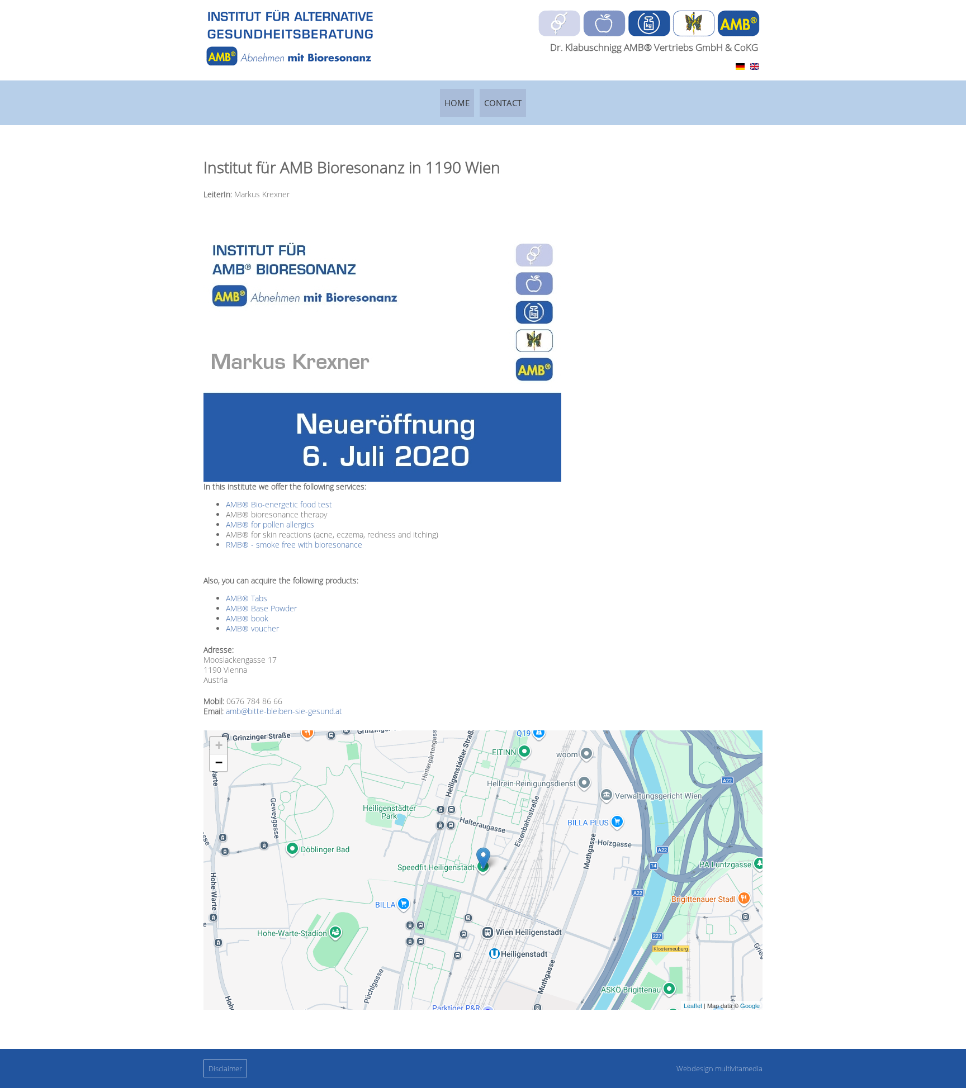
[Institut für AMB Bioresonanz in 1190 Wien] (740, 66)
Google (750, 1005)
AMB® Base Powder (261, 608)
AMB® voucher (252, 628)
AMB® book (247, 618)
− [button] (218, 762)
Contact (503, 102)
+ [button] (218, 745)
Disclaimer (225, 1068)
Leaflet (693, 1005)
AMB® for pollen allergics (270, 524)
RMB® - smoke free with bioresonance (294, 544)
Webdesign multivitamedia (719, 1068)
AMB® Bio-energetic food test (279, 504)
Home (457, 102)
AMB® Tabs (246, 598)
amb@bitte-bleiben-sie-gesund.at (284, 711)
